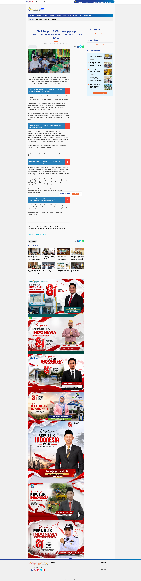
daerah (47, 19)
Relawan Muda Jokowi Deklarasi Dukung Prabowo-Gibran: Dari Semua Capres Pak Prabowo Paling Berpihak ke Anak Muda (47, 227)
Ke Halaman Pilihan (100, 44)
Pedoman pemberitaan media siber (107, 567)
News (64, 15)
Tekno (75, 15)
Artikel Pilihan (92, 40)
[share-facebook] (78, 46)
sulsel (54, 19)
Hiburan (51, 15)
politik (80, 15)
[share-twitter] (80, 46)
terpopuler (87, 15)
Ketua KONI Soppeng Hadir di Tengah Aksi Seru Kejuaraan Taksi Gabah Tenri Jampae (95, 64)
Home (31, 2)
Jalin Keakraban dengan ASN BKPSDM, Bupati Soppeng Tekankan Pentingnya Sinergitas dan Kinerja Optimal (96, 56)
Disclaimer (104, 569)
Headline (38, 15)
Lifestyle (58, 15)
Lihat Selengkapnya (100, 93)
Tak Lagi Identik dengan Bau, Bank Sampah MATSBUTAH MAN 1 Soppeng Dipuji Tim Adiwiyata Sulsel (96, 79)
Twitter (42, 572)
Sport (69, 15)
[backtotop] (70, 559)
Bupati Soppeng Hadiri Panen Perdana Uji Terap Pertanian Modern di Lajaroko (95, 1)
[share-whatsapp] (83, 46)
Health (45, 15)
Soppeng (39, 19)
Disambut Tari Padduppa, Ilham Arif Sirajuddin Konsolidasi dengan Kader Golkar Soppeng (96, 71)
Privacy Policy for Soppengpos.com (107, 571)
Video (32, 19)
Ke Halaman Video (99, 33)
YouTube (45, 572)
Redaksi (103, 565)
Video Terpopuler (93, 30)
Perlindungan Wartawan (107, 573)
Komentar (33, 46)
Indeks (32, 15)
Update (76, 193)
